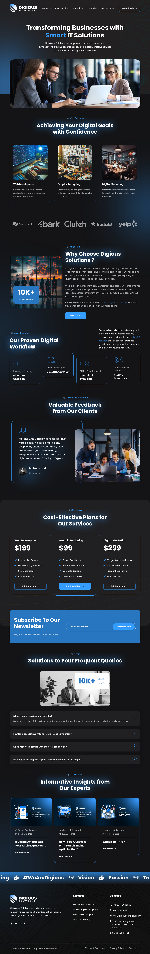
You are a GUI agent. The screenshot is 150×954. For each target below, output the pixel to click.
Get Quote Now (28, 586)
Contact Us (134, 948)
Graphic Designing (69, 184)
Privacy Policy (117, 948)
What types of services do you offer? (32, 716)
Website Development (84, 915)
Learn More (74, 315)
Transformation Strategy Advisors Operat (114, 845)
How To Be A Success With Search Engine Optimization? (29, 845)
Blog (102, 8)
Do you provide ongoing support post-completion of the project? (47, 759)
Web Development (24, 184)
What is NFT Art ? (70, 842)
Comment (33, 830)
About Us (54, 8)
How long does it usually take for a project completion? (42, 733)
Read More (20, 856)
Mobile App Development (86, 909)
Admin (20, 830)
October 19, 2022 (25, 834)
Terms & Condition (95, 948)
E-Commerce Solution (84, 904)
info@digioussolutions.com (127, 915)
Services (65, 8)
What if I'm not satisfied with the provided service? (40, 746)
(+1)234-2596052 (122, 904)
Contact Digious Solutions (113, 302)
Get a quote (128, 8)
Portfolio (77, 8)
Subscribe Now (123, 626)
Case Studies (91, 8)
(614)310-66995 (120, 910)
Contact (110, 8)
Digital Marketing (112, 184)
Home (45, 8)
